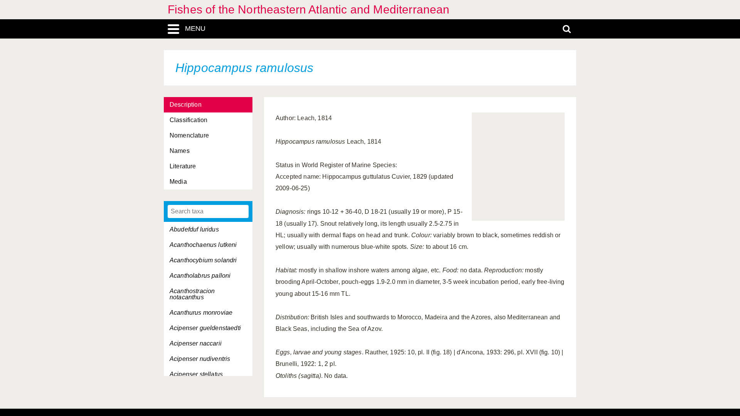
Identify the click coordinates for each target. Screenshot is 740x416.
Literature (183, 166)
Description (186, 104)
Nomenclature (189, 135)
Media (178, 181)
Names (180, 151)
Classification (188, 120)
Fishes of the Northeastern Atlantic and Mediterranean (308, 9)
